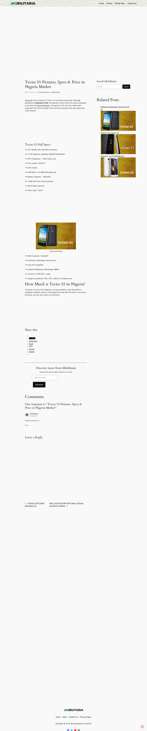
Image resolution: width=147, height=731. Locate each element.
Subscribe (39, 385)
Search (126, 86)
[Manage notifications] (142, 726)
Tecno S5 (28, 100)
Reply (27, 425)
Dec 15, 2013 (29, 92)
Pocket (31, 349)
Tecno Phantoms (43, 106)
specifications (55, 92)
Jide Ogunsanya (43, 92)
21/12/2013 (33, 416)
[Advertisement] (56, 127)
